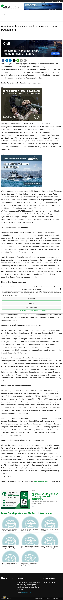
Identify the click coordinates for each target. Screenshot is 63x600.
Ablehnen (31, 303)
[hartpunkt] (12, 6)
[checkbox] (4, 597)
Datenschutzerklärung (34, 310)
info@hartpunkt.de (26, 592)
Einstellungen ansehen (31, 307)
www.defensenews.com (42, 481)
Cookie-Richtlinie (22, 310)
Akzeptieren (31, 298)
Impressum (44, 310)
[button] (60, 289)
